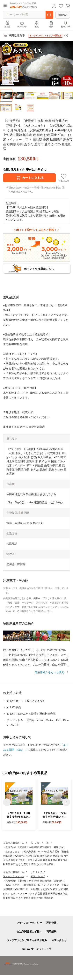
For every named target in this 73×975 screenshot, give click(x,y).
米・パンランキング (13, 876)
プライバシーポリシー (29, 922)
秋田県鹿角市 (17, 35)
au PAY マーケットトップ (36, 949)
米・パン (35, 843)
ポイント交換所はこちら (39, 268)
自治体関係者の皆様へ (29, 931)
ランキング (22, 27)
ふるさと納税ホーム (13, 843)
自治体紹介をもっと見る (49, 672)
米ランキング (38, 876)
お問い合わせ (59, 940)
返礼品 (7, 27)
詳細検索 (62, 14)
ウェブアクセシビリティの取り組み (27, 940)
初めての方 (66, 27)
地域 (37, 27)
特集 (51, 27)
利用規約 (51, 931)
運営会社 (51, 922)
